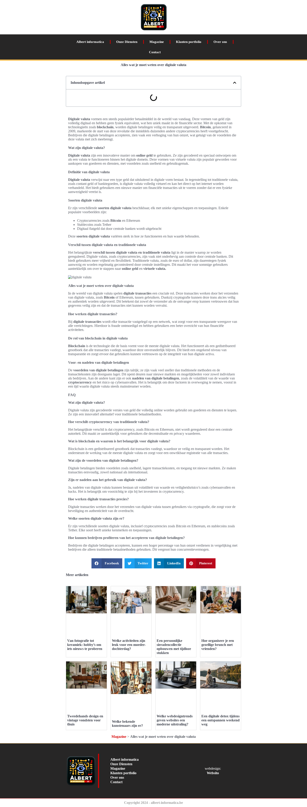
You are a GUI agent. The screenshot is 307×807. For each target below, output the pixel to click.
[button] (234, 82)
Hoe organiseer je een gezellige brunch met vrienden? (217, 645)
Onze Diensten (126, 42)
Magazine (156, 42)
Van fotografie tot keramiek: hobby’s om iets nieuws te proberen (84, 645)
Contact (155, 52)
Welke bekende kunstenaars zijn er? (127, 723)
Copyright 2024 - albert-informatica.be (153, 803)
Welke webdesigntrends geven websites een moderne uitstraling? (175, 720)
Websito (213, 773)
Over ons (220, 42)
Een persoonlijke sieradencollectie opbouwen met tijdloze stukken (174, 647)
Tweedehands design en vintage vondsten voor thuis (85, 720)
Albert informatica (90, 42)
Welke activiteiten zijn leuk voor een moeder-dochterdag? (129, 645)
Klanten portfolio (188, 42)
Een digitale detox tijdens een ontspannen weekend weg (220, 720)
